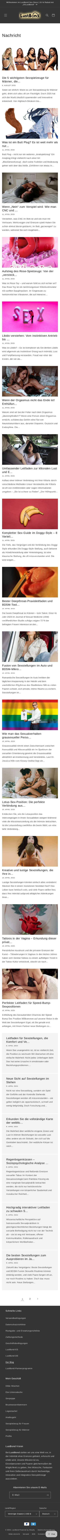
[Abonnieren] (48, 1495)
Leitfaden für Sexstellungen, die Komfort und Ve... (27, 1040)
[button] (6, 15)
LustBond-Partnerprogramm (19, 1368)
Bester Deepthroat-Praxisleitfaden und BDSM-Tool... (27, 603)
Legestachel (11, 1411)
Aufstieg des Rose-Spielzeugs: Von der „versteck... (27, 273)
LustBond (15, 1530)
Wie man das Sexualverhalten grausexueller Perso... (21, 735)
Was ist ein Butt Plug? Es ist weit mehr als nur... (30, 144)
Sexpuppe (10, 1398)
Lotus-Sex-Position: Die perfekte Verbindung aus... (23, 803)
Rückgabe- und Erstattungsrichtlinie (23, 1331)
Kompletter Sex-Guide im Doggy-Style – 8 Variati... (29, 534)
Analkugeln (11, 1417)
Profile (9, 1436)
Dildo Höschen (13, 1386)
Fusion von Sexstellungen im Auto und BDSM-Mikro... (27, 667)
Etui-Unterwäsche (14, 1392)
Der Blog (10, 1362)
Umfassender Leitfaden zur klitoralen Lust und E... (29, 470)
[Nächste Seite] (37, 1299)
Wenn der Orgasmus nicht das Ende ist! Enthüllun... (28, 402)
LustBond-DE (12, 1356)
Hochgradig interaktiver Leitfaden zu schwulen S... (28, 1209)
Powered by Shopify (27, 1530)
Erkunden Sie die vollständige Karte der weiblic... (29, 1120)
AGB (33, 1534)
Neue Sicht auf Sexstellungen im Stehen (27, 1080)
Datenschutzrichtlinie (16, 1324)
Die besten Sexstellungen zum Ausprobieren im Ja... (26, 1257)
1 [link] (22, 1299)
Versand (26, 1534)
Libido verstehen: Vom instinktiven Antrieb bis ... (29, 337)
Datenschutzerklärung (46, 1530)
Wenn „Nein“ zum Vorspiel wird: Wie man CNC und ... (29, 208)
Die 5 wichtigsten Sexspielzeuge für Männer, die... (25, 79)
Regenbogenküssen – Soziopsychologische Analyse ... (27, 1161)
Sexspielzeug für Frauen (17, 1423)
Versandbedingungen (16, 1318)
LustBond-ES (12, 1349)
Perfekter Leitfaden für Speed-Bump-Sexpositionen (26, 1004)
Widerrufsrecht (14, 1534)
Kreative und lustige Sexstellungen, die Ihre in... (27, 872)
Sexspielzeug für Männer (18, 1430)
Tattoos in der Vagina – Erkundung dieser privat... (29, 940)
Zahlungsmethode (14, 1337)
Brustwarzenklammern (16, 1405)
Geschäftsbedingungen (17, 1343)
